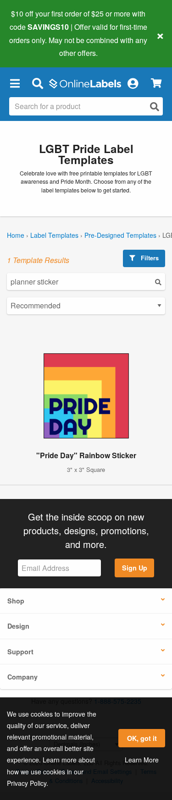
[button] (15, 83)
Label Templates (54, 235)
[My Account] (132, 83)
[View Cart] (156, 83)
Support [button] (20, 651)
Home (15, 235)
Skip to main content (33, 46)
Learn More (142, 759)
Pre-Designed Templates (120, 235)
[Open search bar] (37, 83)
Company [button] (22, 676)
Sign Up (134, 567)
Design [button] (18, 625)
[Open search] (154, 106)
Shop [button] (15, 600)
